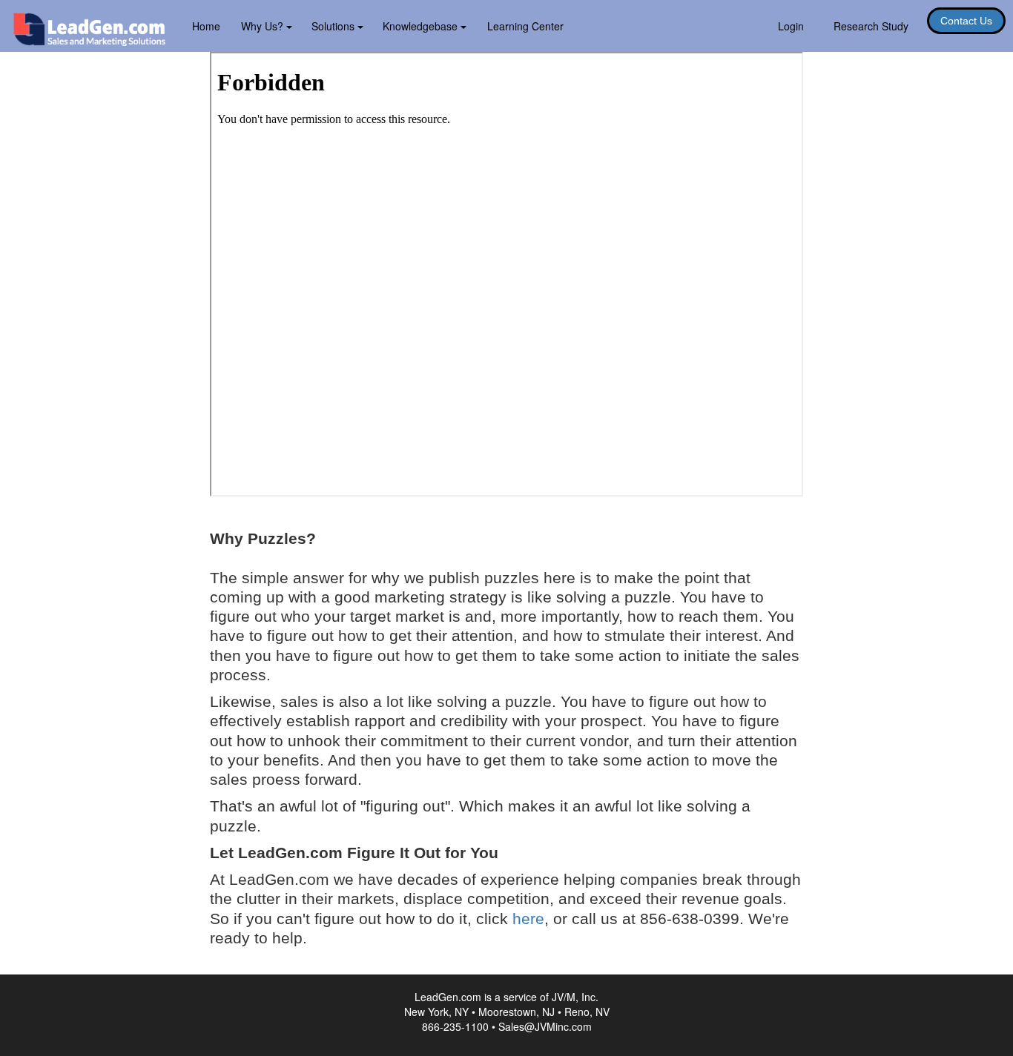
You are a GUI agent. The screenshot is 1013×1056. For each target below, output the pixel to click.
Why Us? (263, 26)
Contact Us (966, 21)
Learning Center (525, 26)
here (528, 918)
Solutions (334, 26)
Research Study (871, 26)
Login (791, 26)
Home (206, 26)
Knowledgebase (422, 26)
